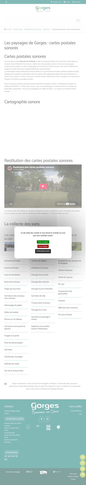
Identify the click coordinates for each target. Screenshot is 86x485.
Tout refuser (42, 246)
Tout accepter (43, 242)
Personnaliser (43, 251)
